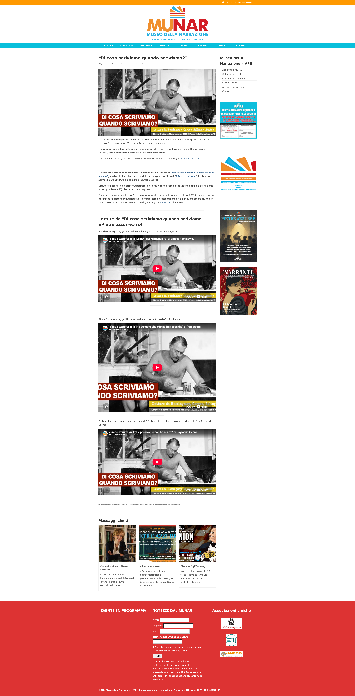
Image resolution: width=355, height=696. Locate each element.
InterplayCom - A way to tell (172, 690)
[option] (117, 559)
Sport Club (165, 202)
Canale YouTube (190, 158)
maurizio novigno (146, 505)
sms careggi (175, 505)
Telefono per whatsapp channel (171, 636)
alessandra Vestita (118, 505)
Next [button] (213, 559)
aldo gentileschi (105, 505)
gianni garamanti (132, 505)
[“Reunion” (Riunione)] (197, 543)
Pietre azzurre (115, 64)
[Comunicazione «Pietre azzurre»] (117, 543)
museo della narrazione (161, 505)
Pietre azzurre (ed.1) (129, 64)
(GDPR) (184, 650)
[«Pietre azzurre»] (157, 543)
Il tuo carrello (246, 2)
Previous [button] (100, 559)
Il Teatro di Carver (186, 176)
